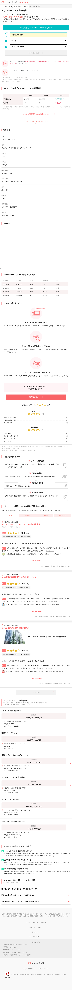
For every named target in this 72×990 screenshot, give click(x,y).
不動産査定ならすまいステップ (12, 949)
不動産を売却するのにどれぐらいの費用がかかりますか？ (21, 901)
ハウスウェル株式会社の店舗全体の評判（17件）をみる (55, 566)
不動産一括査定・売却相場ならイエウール (15, 944)
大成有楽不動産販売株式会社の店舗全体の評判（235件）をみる (52, 616)
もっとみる (36, 692)
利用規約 (43, 922)
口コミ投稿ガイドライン (36, 936)
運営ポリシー (36, 932)
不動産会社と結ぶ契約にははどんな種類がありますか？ (20, 895)
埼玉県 (15, 6)
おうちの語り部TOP (7, 6)
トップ (28, 922)
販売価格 (27, 515)
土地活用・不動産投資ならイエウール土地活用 (17, 955)
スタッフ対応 (44, 515)
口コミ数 (10, 515)
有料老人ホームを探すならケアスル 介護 (15, 952)
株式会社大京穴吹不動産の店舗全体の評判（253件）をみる (53, 683)
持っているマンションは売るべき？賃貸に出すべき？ (20, 889)
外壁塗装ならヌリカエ (9, 947)
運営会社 (35, 922)
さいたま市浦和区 (23, 6)
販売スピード (62, 515)
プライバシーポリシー (36, 928)
